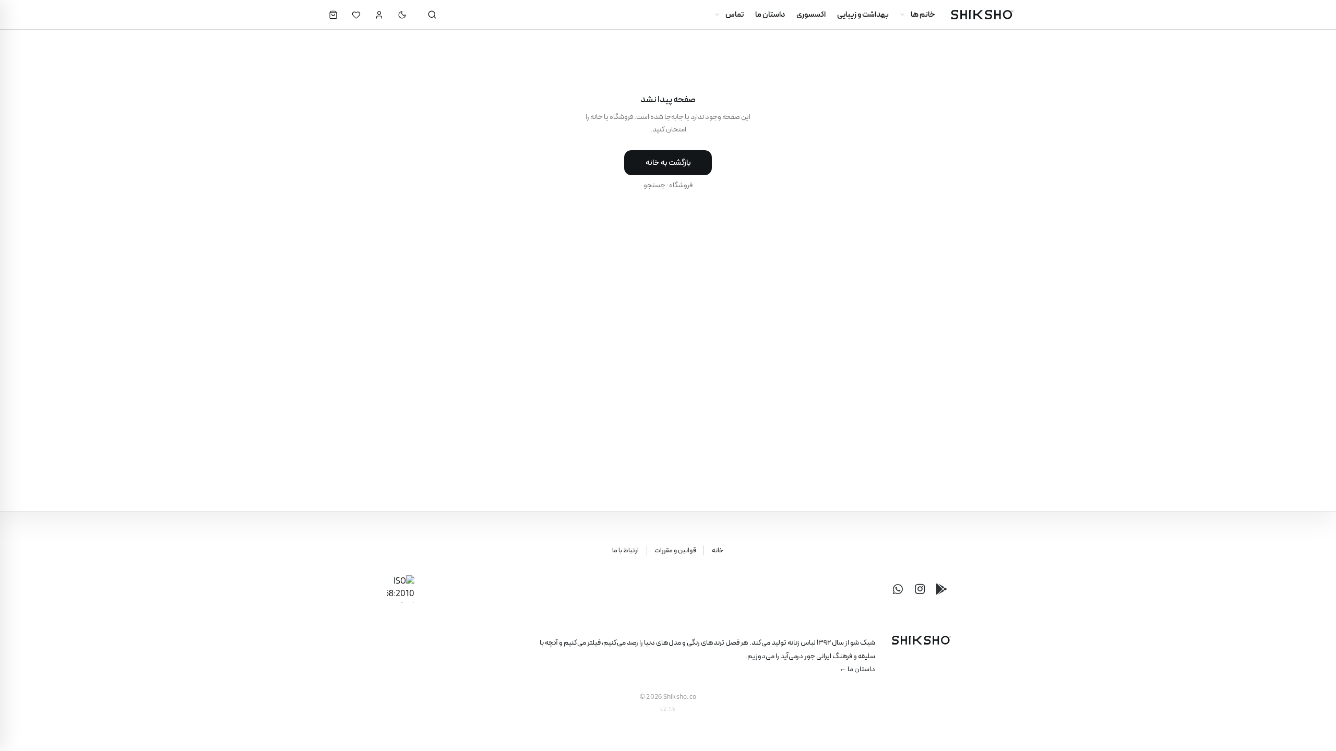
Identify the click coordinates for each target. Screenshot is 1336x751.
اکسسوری (811, 14)
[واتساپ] (897, 588)
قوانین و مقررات (675, 551)
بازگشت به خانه (668, 162)
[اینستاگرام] (919, 588)
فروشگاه (681, 185)
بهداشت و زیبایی (863, 14)
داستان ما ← (857, 669)
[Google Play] (941, 588)
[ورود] (378, 14)
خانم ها (923, 14)
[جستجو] (432, 14)
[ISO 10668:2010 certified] (400, 588)
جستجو (654, 185)
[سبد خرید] (332, 14)
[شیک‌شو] (982, 14)
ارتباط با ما (625, 551)
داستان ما (770, 14)
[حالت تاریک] (401, 14)
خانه (718, 551)
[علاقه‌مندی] (355, 14)
